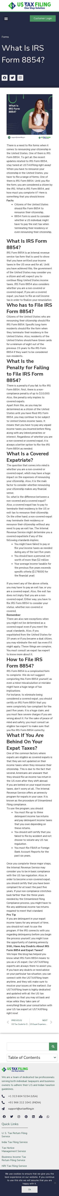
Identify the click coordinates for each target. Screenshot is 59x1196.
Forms (5, 37)
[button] (6, 18)
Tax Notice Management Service (14, 1149)
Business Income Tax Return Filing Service (14, 1158)
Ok (29, 1189)
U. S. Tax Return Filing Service (14, 1135)
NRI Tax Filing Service (14, 1166)
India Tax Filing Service (15, 1142)
